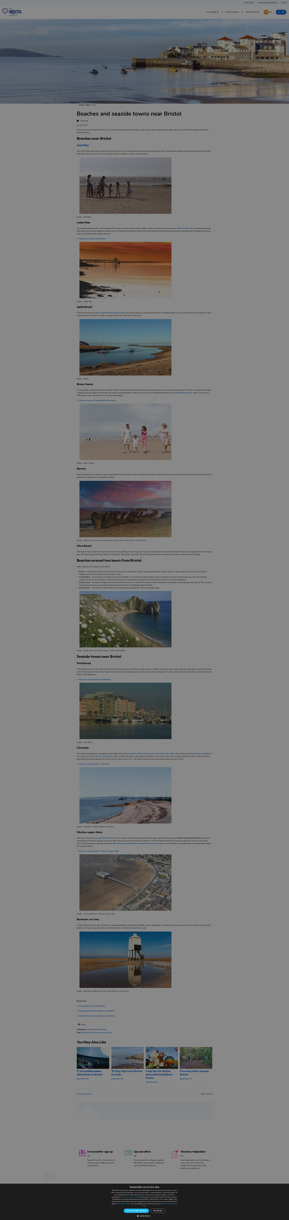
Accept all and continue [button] (136, 1211)
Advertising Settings (124, 1204)
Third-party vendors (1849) (130, 1197)
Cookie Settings (167, 1204)
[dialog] (144, 1202)
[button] (144, 1216)
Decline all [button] (157, 1211)
